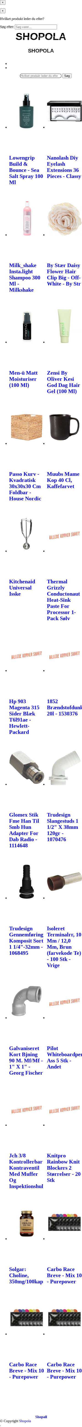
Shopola (25, 1421)
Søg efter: (7, 27)
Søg (67, 76)
